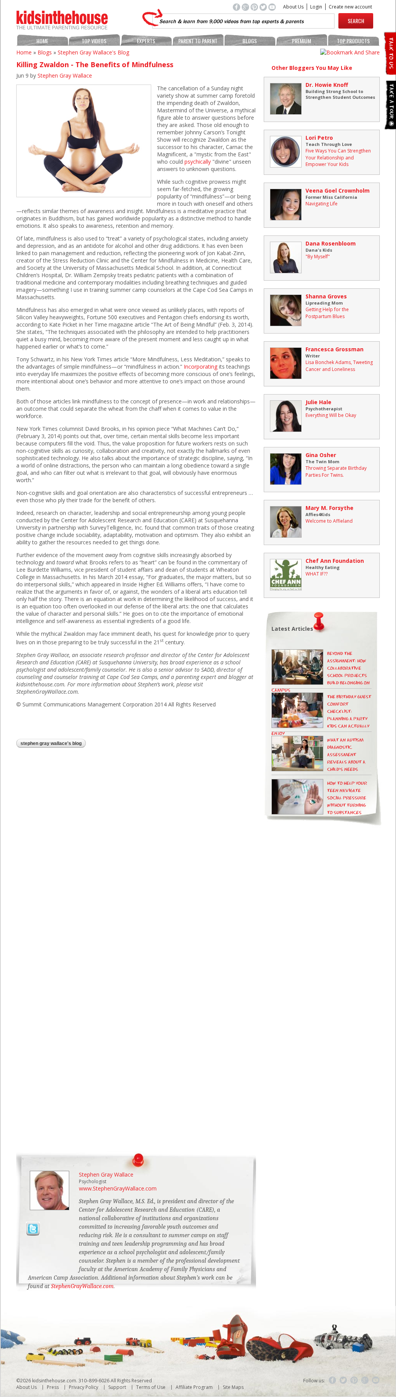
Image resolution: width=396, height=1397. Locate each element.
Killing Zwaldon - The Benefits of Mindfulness (94, 64)
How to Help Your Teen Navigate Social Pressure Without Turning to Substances (347, 798)
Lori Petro (319, 137)
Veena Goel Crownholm (338, 190)
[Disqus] (136, 854)
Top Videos (94, 41)
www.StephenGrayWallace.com (118, 1188)
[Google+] (365, 1380)
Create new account (350, 6)
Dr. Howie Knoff (327, 84)
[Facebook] (332, 1380)
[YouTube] (376, 1380)
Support (117, 1387)
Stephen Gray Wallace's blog (93, 52)
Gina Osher (321, 455)
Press (53, 1387)
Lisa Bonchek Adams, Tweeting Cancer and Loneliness (339, 366)
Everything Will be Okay (331, 415)
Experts (146, 41)
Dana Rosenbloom (331, 243)
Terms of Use (151, 1387)
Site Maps (233, 1387)
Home (42, 41)
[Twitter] (343, 1380)
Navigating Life (322, 203)
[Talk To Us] (389, 71)
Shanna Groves (326, 296)
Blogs (249, 41)
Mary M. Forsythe (329, 507)
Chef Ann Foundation (335, 560)
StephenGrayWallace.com (82, 1286)
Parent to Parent (197, 41)
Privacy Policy (83, 1387)
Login (316, 6)
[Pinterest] (354, 1380)
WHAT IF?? (317, 574)
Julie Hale (318, 402)
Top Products (353, 41)
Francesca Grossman (335, 349)
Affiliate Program (194, 1387)
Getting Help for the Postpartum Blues (327, 313)
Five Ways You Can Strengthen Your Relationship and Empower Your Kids (338, 157)
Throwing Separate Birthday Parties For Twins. (336, 471)
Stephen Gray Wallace (65, 75)
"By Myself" (318, 256)
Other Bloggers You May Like (311, 67)
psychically (197, 161)
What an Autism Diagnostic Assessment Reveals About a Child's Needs (346, 755)
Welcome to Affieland (329, 521)
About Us (293, 6)
